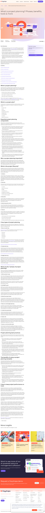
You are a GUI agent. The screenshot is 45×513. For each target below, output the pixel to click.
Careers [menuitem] (39, 498)
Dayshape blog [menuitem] (40, 495)
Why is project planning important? (6, 72)
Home (2, 5)
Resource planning (3, 229)
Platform (17, 1)
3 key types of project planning (6, 76)
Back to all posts (4, 420)
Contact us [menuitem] (39, 500)
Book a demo (3, 417)
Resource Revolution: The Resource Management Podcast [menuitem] (34, 495)
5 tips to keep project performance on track (8, 83)
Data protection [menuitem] (25, 492)
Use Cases (21, 1)
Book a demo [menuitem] (39, 501)
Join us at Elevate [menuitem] (33, 492)
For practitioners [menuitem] (25, 500)
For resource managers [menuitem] (26, 495)
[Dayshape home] (4, 1)
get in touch (8, 417)
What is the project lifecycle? (5, 74)
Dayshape (2, 41)
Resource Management (4, 443)
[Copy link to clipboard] (43, 41)
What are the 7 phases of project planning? (8, 78)
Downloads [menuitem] (32, 497)
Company (31, 1)
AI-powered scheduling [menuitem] (18, 492)
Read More (3, 447)
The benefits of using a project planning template (9, 81)
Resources (35, 1)
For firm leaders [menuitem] (25, 498)
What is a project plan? (5, 69)
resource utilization (12, 240)
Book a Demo (40, 1)
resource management (13, 48)
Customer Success (26, 1)
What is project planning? (5, 67)
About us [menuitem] (39, 492)
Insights (5, 5)
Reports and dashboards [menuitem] (19, 500)
